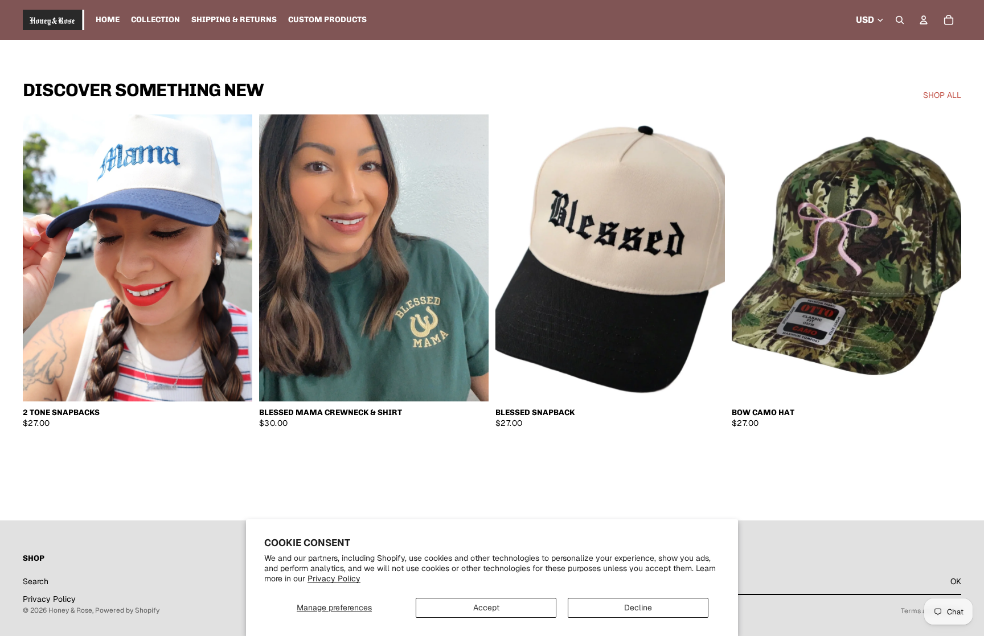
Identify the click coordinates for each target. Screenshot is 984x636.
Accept (486, 607)
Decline (638, 607)
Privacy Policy (334, 578)
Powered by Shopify (127, 610)
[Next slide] (235, 257)
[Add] (707, 384)
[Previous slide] (40, 257)
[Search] (899, 19)
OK (955, 581)
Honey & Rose (70, 610)
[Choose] (234, 384)
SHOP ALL (942, 95)
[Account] (923, 19)
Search (35, 581)
